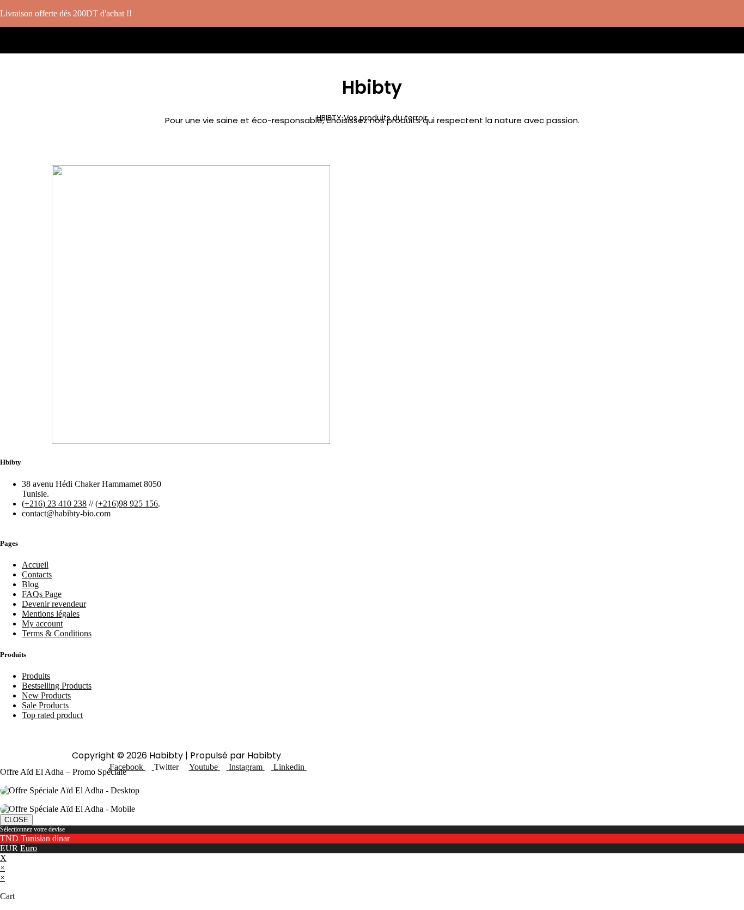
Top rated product (52, 715)
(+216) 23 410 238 (54, 503)
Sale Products (45, 705)
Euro (28, 848)
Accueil (35, 564)
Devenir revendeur (54, 603)
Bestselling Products (57, 685)
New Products (46, 695)
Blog (30, 584)
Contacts (37, 574)
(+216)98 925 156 (126, 503)
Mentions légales (51, 613)
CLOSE (16, 820)
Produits (36, 675)
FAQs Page (42, 594)
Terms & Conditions (57, 633)
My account (42, 623)
